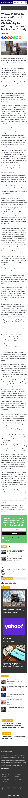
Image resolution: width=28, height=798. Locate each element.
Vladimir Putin (18, 84)
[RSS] (14, 582)
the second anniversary (13, 121)
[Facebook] (2, 37)
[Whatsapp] (14, 37)
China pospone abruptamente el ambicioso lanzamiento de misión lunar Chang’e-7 (16, 701)
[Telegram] (17, 37)
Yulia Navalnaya (16, 82)
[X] (5, 37)
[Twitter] (6, 582)
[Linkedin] (11, 37)
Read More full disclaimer (17, 765)
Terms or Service (12, 537)
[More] (20, 37)
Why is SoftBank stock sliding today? (15, 564)
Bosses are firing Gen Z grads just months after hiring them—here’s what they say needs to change (13, 611)
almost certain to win (20, 181)
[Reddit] (8, 37)
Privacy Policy (21, 537)
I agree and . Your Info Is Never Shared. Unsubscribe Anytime (14, 539)
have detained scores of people (15, 175)
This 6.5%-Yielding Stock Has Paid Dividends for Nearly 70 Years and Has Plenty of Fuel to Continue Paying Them (13, 665)
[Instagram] (10, 582)
